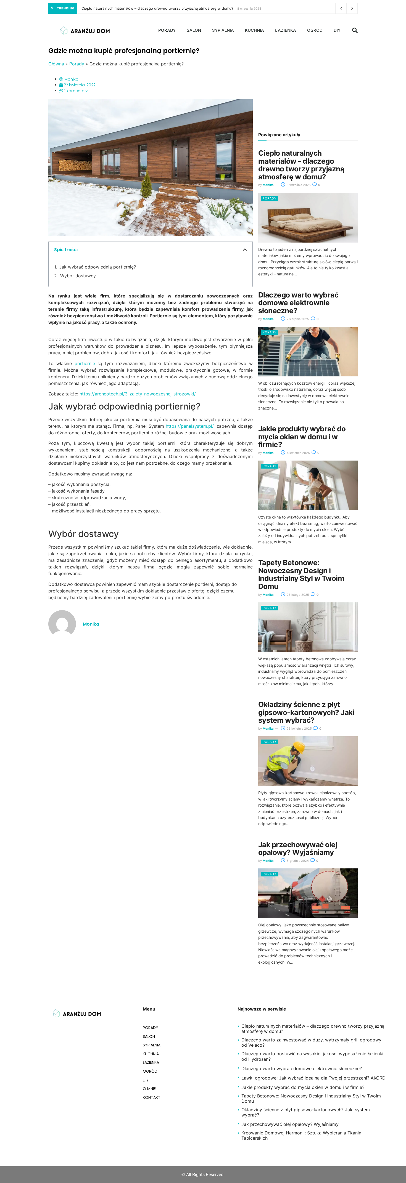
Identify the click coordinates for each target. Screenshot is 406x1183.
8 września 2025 (298, 185)
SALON (194, 30)
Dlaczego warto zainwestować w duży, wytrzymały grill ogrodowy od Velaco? (311, 1042)
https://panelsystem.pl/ (189, 426)
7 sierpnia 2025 (297, 319)
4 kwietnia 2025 (298, 453)
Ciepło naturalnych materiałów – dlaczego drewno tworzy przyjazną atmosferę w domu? (157, 8)
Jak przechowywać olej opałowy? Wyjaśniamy (297, 848)
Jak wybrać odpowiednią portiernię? (97, 267)
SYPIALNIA (223, 30)
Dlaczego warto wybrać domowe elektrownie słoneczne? (298, 303)
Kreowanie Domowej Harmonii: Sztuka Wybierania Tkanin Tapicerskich (301, 1135)
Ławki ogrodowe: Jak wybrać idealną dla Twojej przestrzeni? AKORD (313, 1078)
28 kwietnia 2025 (299, 728)
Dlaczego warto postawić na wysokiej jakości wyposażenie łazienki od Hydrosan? (312, 1056)
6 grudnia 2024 (297, 861)
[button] (354, 30)
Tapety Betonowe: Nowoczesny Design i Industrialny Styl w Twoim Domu (301, 574)
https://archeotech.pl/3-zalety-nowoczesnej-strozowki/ (138, 394)
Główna (56, 64)
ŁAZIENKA (285, 30)
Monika (268, 185)
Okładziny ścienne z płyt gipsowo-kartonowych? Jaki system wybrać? (306, 712)
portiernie (85, 363)
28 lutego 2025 (297, 595)
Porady (76, 64)
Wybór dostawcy (78, 275)
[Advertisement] (308, 85)
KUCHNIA (254, 30)
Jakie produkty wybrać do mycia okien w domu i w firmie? (302, 436)
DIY (337, 30)
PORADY (167, 30)
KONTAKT (151, 1097)
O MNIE (149, 1088)
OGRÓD (315, 30)
